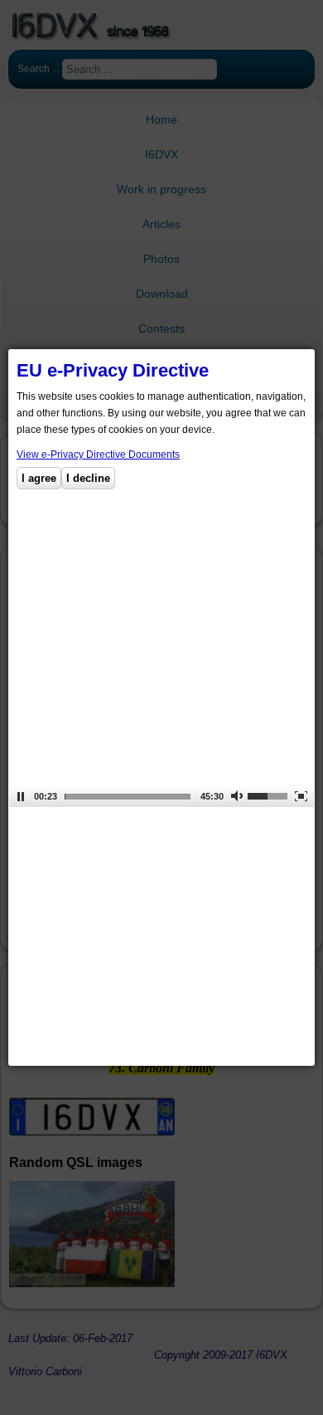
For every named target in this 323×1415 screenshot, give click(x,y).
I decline (88, 478)
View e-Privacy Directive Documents (98, 454)
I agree (39, 478)
